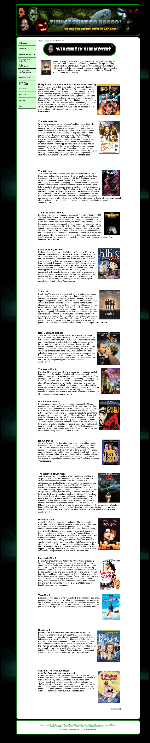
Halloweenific (57, 725)
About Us (49, 725)
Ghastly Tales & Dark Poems (94, 725)
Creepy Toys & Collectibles (88, 726)
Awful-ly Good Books (71, 726)
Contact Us (102, 726)
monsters (48, 41)
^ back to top (116, 709)
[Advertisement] (26, 129)
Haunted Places (110, 725)
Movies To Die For (56, 726)
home (41, 41)
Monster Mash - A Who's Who (73, 725)
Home (42, 725)
